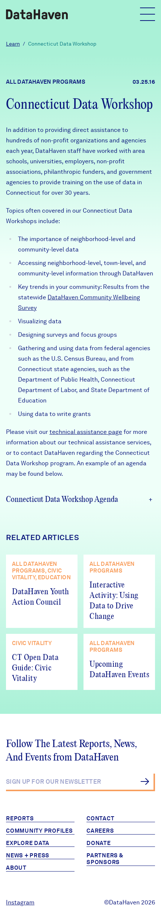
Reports (20, 818)
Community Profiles (39, 830)
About (16, 867)
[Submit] (144, 781)
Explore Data (27, 843)
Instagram (20, 902)
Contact (100, 818)
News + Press (27, 855)
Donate (98, 843)
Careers (100, 830)
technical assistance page (85, 431)
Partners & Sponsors (105, 859)
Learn (13, 44)
